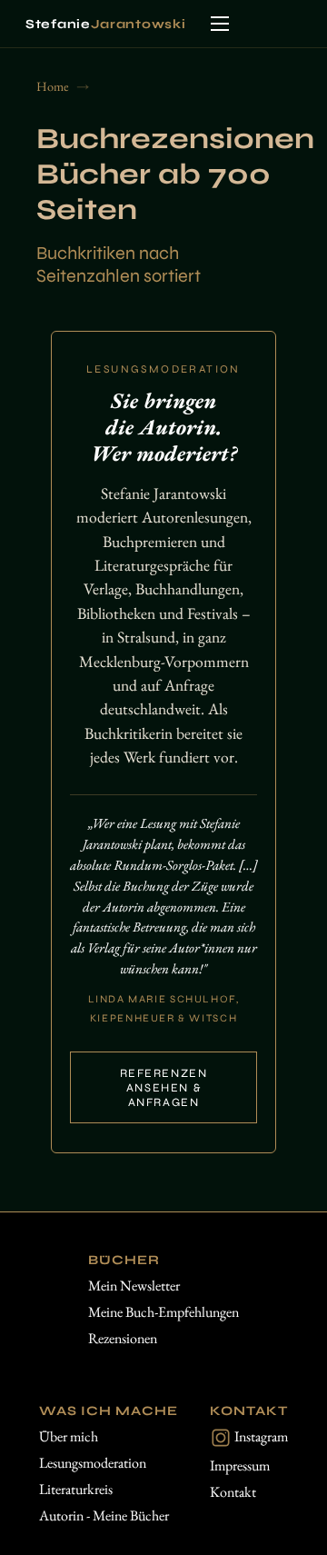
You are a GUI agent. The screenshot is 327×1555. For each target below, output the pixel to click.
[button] (219, 23)
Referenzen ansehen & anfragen (164, 1088)
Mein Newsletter (134, 1285)
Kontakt (233, 1491)
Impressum (240, 1465)
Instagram (260, 1436)
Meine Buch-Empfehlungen (163, 1311)
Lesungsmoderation (92, 1462)
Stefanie (105, 24)
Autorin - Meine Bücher (104, 1515)
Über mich (68, 1436)
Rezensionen (122, 1338)
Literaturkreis (76, 1489)
